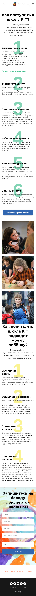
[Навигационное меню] (33, 4)
